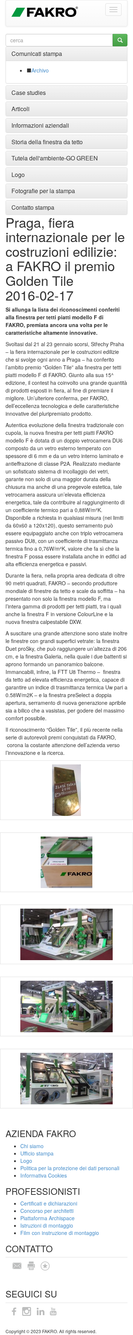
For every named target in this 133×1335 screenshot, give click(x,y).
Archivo (40, 70)
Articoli (20, 108)
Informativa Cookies (43, 1175)
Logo (18, 174)
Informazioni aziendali (40, 125)
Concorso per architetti (47, 1210)
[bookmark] (45, 1265)
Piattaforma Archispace (47, 1218)
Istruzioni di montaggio (46, 1225)
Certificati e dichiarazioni (48, 1203)
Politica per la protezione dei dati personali (69, 1168)
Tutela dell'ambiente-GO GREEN (54, 158)
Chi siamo (32, 1146)
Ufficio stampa (37, 1153)
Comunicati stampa (36, 53)
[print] (31, 1265)
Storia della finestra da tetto (47, 142)
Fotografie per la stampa (43, 191)
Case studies (28, 92)
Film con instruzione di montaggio (59, 1232)
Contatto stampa (32, 207)
